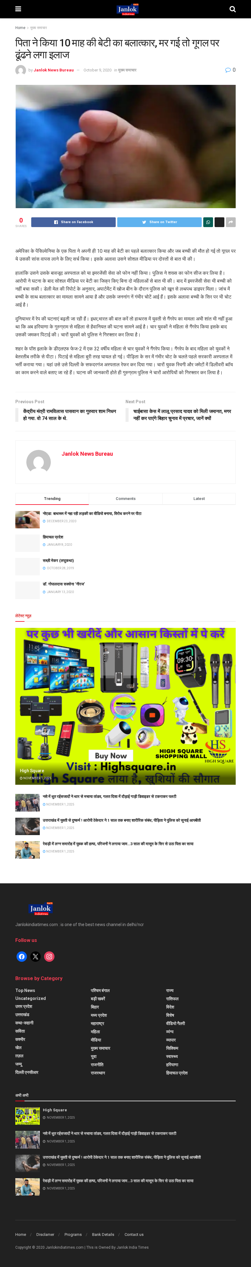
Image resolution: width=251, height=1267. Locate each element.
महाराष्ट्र (97, 1023)
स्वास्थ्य (172, 1056)
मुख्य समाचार (38, 28)
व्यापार (171, 1039)
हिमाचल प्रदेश (53, 537)
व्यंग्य (170, 1031)
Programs (73, 1234)
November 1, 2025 (37, 778)
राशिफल (172, 998)
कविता (20, 1031)
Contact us (134, 1234)
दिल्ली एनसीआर (26, 1072)
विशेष (170, 1015)
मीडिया (96, 1039)
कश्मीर (20, 1039)
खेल (18, 1047)
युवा (93, 1056)
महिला (95, 1031)
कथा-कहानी (24, 1022)
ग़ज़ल (19, 1055)
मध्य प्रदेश (99, 1015)
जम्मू (18, 1064)
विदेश (170, 1007)
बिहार (95, 1007)
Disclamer (45, 1234)
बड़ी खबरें (98, 998)
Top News (25, 990)
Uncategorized (30, 998)
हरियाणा (172, 1064)
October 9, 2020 (97, 70)
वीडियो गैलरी (175, 1023)
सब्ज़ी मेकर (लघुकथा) (58, 560)
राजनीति (97, 1064)
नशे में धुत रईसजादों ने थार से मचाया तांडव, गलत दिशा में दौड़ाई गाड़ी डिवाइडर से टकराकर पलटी (109, 796)
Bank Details (103, 1234)
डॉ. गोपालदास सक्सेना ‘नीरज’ (64, 584)
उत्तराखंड (22, 1014)
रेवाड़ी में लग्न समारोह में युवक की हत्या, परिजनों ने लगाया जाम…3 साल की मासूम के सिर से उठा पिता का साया (118, 844)
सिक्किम (172, 1048)
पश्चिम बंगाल (100, 990)
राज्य (170, 990)
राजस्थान (98, 1072)
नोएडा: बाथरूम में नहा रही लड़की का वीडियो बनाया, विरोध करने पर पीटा (92, 513)
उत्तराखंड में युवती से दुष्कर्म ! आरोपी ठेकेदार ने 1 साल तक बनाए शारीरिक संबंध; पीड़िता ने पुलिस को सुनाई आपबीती (122, 820)
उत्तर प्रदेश (23, 1006)
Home (20, 28)
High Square (32, 770)
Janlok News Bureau (54, 70)
